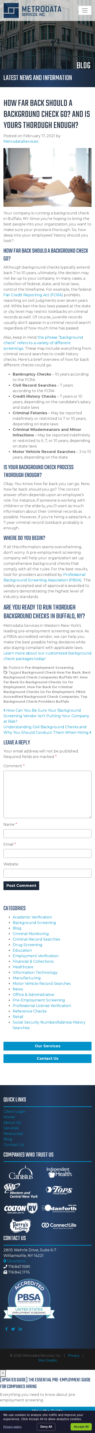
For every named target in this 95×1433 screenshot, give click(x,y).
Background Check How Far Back (51, 672)
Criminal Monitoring (31, 934)
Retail (18, 1017)
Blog (17, 928)
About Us (12, 1122)
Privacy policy (12, 1426)
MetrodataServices (20, 141)
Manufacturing (27, 978)
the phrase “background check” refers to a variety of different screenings (43, 343)
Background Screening (34, 923)
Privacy (74, 1355)
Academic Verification (32, 917)
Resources (13, 1133)
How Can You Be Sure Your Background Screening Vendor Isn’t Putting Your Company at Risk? (46, 716)
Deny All (46, 1426)
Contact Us (47, 1058)
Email (9, 844)
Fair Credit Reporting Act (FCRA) (33, 295)
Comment (14, 766)
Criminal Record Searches (36, 939)
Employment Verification (36, 956)
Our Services (47, 1046)
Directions (16, 1261)
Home (9, 1117)
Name (10, 824)
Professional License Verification (42, 1006)
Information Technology (35, 972)
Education (22, 950)
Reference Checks (30, 1011)
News (18, 989)
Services (10, 1128)
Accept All (81, 1426)
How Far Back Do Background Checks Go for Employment (45, 682)
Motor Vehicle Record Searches (42, 983)
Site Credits (47, 1360)
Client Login (14, 1111)
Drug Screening (27, 945)
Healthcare (23, 967)
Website (10, 864)
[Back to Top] (90, 1284)
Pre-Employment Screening (49, 668)
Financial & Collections (33, 961)
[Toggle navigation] (84, 10)
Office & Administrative (33, 994)
